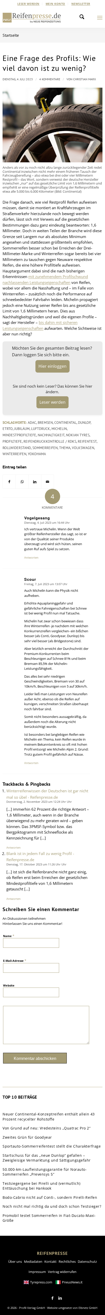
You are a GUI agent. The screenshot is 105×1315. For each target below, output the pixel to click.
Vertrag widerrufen (62, 1271)
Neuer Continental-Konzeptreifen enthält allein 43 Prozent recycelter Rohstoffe (49, 1117)
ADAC (32, 422)
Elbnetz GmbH (87, 1308)
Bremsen (45, 422)
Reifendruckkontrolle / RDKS (49, 441)
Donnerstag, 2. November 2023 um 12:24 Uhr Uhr (39, 802)
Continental (65, 422)
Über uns (15, 1261)
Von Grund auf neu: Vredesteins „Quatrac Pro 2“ (46, 1128)
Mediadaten (33, 1261)
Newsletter (80, 4)
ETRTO (8, 428)
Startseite (11, 35)
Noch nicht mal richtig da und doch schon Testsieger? (52, 1206)
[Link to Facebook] (52, 1298)
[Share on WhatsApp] (22, 482)
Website (9, 985)
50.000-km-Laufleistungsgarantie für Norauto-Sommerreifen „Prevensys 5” (45, 1172)
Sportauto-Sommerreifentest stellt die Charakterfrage (52, 1146)
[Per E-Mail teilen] (47, 482)
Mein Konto (55, 4)
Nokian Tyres (77, 435)
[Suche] (83, 17)
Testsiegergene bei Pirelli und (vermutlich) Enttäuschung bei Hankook (42, 1186)
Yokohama (37, 454)
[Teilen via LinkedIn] (35, 482)
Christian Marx (84, 79)
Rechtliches (67, 1261)
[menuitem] (28, 4)
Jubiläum (22, 428)
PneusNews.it (72, 1282)
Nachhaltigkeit (51, 435)
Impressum (37, 1271)
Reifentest (87, 441)
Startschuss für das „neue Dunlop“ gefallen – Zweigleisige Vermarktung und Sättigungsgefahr (47, 1158)
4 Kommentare (49, 79)
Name (8, 935)
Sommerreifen (45, 447)
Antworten (31, 557)
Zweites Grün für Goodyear (27, 1137)
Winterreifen (14, 454)
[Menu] (99, 17)
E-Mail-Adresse (14, 960)
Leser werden (28, 4)
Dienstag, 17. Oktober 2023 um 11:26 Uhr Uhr (36, 864)
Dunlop (84, 422)
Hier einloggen (52, 366)
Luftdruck (40, 428)
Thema (64, 447)
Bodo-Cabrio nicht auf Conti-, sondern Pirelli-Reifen (50, 1197)
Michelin (59, 428)
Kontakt (50, 1261)
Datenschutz (87, 1261)
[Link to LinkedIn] (60, 1298)
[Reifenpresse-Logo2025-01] (32, 17)
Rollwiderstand (17, 447)
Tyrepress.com (41, 1282)
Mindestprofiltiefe (19, 435)
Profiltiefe (12, 441)
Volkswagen (83, 447)
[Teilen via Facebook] (9, 482)
